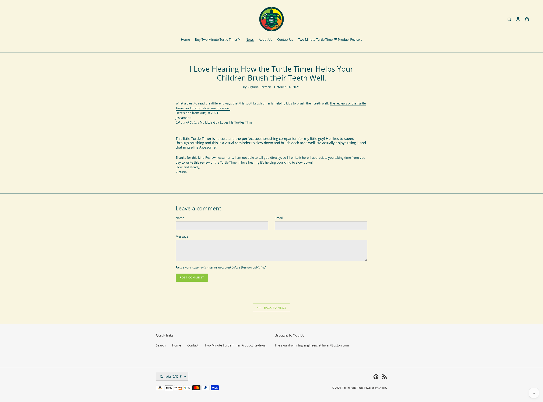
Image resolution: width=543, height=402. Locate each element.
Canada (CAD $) (171, 376)
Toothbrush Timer (353, 387)
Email (279, 218)
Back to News (274, 307)
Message (182, 236)
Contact (192, 345)
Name (180, 218)
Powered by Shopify (375, 387)
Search (161, 345)
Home (176, 345)
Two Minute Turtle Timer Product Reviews (235, 345)
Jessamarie (183, 117)
